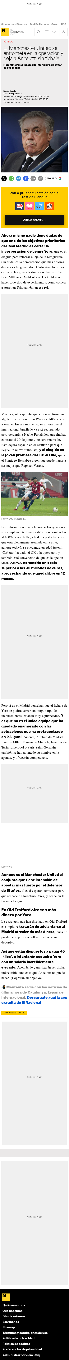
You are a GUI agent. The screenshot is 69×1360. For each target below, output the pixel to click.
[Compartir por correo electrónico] (33, 178)
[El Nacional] (5, 32)
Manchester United (13, 1013)
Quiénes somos (13, 1305)
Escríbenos (10, 1322)
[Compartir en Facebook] (26, 178)
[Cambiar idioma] (55, 32)
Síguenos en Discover (14, 24)
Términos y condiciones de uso (25, 1333)
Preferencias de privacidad (22, 1349)
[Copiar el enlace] (40, 178)
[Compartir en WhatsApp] (11, 178)
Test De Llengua (39, 24)
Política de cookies (16, 1344)
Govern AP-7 (58, 24)
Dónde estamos (13, 1316)
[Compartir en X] (4, 178)
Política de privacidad (18, 1338)
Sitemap (8, 1327)
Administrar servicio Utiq (21, 1355)
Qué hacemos (12, 1311)
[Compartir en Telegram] (18, 178)
